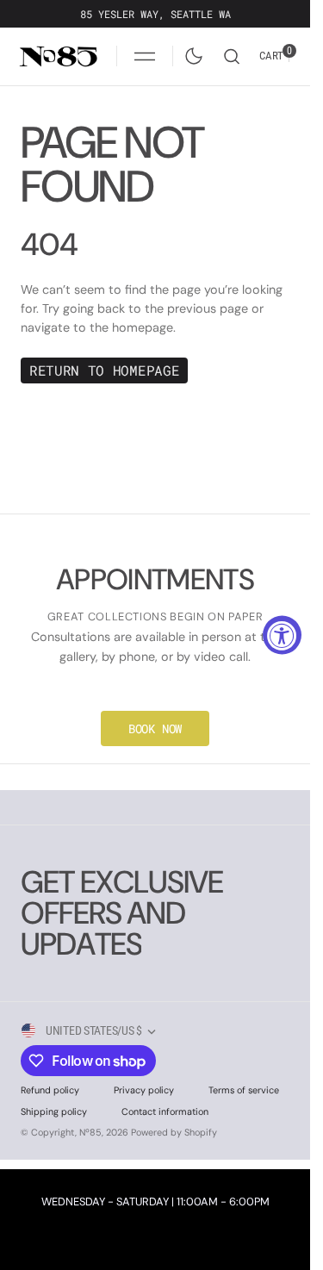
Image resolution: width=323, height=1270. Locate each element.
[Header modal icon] (144, 56)
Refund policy (50, 1090)
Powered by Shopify (174, 1132)
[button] (144, 56)
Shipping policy (54, 1111)
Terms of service (243, 1090)
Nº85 (90, 1132)
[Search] (231, 56)
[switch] (190, 52)
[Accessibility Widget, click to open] (282, 635)
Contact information (164, 1111)
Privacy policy (144, 1090)
